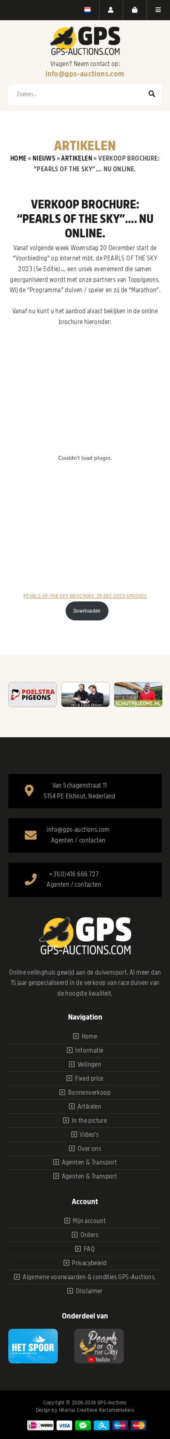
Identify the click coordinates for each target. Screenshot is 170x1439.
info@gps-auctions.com (84, 74)
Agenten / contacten (78, 840)
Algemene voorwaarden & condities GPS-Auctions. (89, 1277)
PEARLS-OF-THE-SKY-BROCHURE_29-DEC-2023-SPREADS (85, 596)
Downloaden (87, 610)
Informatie (89, 1050)
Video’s (89, 1134)
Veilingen (90, 1064)
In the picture (89, 1120)
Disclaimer (89, 1291)
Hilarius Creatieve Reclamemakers (97, 1410)
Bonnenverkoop (89, 1092)
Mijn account (89, 1221)
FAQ (89, 1249)
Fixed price (89, 1078)
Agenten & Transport (89, 1162)
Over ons (89, 1149)
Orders (89, 1235)
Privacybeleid (89, 1263)
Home (18, 158)
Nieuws (44, 158)
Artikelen (76, 158)
